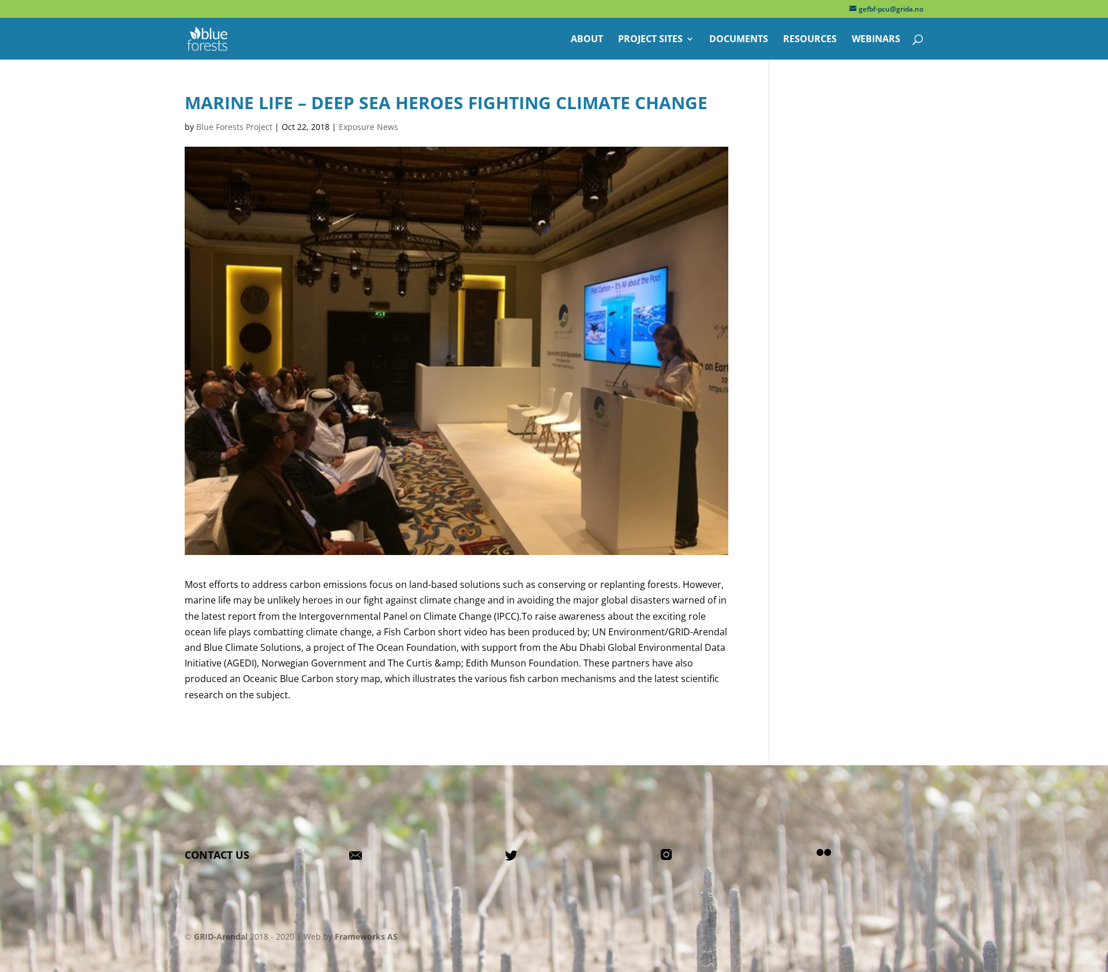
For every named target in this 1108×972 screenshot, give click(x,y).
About (587, 40)
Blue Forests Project (234, 126)
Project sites (650, 40)
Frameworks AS (366, 936)
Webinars (876, 40)
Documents (738, 40)
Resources (810, 40)
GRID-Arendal (221, 936)
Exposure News (368, 126)
